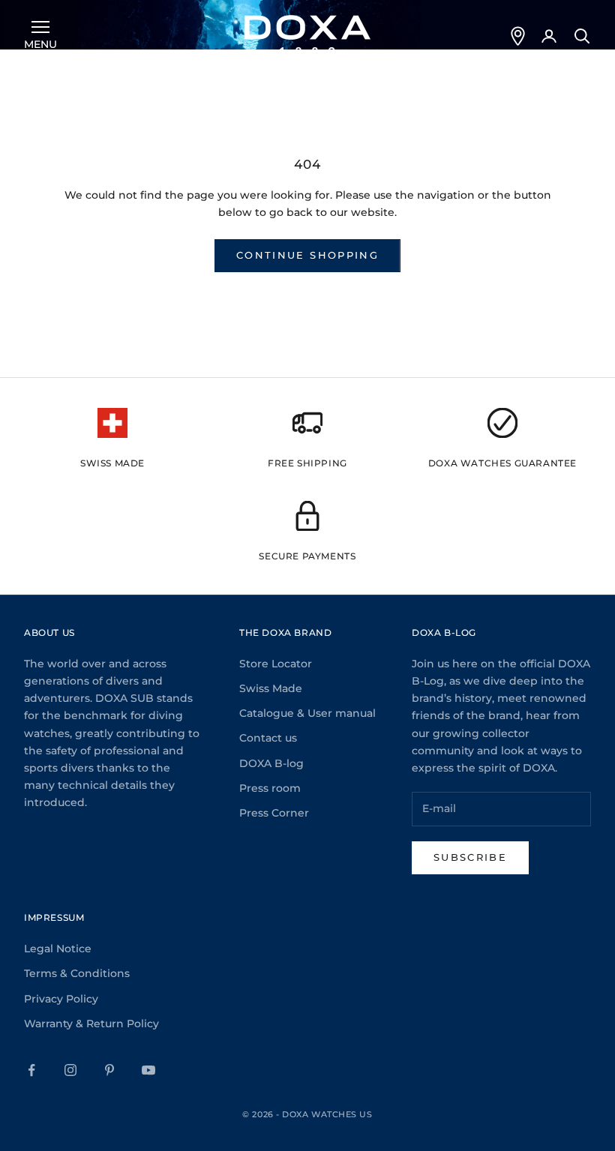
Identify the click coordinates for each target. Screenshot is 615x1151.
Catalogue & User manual (307, 713)
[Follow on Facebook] (31, 1070)
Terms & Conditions (77, 973)
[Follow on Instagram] (70, 1070)
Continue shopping (307, 255)
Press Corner (274, 813)
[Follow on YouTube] (148, 1070)
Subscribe (470, 857)
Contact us (268, 738)
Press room (270, 788)
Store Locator (275, 663)
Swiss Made (270, 688)
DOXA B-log (271, 763)
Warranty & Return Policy (91, 1023)
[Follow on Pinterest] (109, 1070)
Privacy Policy (61, 999)
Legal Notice (58, 948)
